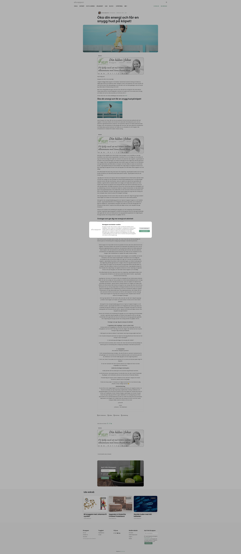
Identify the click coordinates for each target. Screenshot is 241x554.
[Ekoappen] (96, 230)
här (116, 235)
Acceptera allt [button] (144, 231)
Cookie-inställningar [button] (144, 228)
